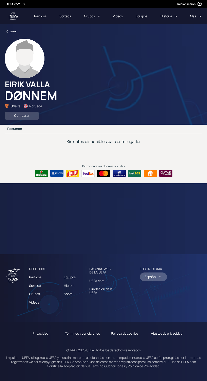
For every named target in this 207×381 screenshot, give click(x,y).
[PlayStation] (56, 173)
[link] (40, 16)
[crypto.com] (119, 173)
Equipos (70, 277)
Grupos (34, 294)
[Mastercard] (103, 173)
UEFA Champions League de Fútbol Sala (13, 16)
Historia (69, 285)
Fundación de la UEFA (101, 291)
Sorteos (35, 285)
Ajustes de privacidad (166, 333)
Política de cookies (124, 333)
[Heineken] (41, 173)
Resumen (14, 129)
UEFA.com (96, 281)
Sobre (68, 294)
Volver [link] (13, 31)
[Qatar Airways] (165, 173)
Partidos (35, 277)
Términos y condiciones (82, 333)
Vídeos (34, 302)
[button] (91, 16)
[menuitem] (42, 16)
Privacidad (40, 333)
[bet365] (134, 173)
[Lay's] (72, 173)
